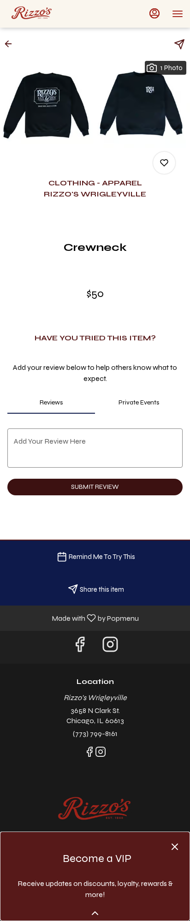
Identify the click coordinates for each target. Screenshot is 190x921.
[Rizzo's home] (48, 13)
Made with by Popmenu (73, 618)
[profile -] (154, 13)
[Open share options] (179, 44)
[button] (11, 44)
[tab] (51, 403)
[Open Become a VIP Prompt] (95, 913)
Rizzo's (95, 810)
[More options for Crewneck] (164, 163)
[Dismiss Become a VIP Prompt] (175, 847)
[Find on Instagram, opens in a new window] (110, 647)
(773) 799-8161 (95, 733)
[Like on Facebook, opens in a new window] (79, 647)
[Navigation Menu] (177, 14)
